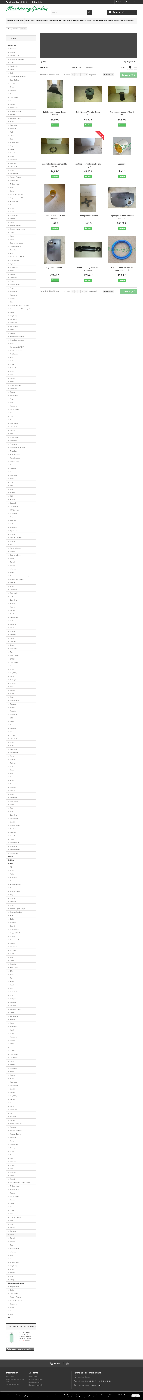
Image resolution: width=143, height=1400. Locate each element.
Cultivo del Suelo (15, 111)
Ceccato (13, 642)
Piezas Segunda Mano (103, 21)
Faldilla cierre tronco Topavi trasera (54, 113)
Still (11, 73)
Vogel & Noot (14, 142)
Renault (12, 836)
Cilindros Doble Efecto (17, 257)
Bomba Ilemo (14, 929)
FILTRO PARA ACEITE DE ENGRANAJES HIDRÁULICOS (25, 1335)
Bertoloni (13, 922)
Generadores (14, 326)
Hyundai (12, 264)
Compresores (14, 260)
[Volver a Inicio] (8, 29)
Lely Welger (14, 173)
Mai (11, 545)
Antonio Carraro (15, 784)
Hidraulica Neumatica (17, 340)
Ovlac (12, 135)
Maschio (13, 711)
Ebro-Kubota (14, 801)
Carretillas (13, 250)
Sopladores (13, 513)
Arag (11, 895)
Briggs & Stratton (15, 385)
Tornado (12, 562)
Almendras (13, 444)
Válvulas (13, 520)
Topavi (12, 558)
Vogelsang (13, 316)
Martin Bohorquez (16, 548)
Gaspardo (13, 468)
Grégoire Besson (15, 1009)
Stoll (11, 434)
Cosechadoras (65, 21)
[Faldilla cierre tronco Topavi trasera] (55, 94)
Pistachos (13, 451)
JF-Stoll (12, 659)
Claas (12, 87)
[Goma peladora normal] (88, 198)
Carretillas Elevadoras (17, 59)
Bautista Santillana (16, 538)
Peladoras (13, 440)
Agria (12, 780)
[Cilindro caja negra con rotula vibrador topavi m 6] (88, 250)
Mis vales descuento (35, 1379)
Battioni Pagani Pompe (17, 229)
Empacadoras (42, 21)
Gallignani (13, 163)
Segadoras (19, 21)
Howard (12, 707)
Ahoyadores (14, 215)
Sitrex (12, 687)
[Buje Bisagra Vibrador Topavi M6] (88, 94)
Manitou (12, 614)
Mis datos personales (35, 1385)
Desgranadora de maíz (17, 447)
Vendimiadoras (15, 850)
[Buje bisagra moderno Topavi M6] (122, 94)
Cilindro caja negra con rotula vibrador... (88, 268)
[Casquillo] (122, 146)
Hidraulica (13, 1026)
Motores (12, 378)
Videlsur (12, 572)
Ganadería (13, 319)
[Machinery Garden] (26, 9)
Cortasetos (13, 278)
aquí (112, 1397)
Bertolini (12, 361)
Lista (135, 69)
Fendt (12, 804)
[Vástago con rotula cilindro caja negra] (88, 146)
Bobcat (12, 583)
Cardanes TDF (15, 56)
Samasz (13, 766)
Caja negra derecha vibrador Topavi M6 (122, 217)
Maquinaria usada (16, 1300)
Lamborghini (14, 818)
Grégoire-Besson (15, 118)
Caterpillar (13, 589)
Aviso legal (10, 1376)
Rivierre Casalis (15, 184)
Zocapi (12, 191)
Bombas (13, 219)
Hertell (12, 236)
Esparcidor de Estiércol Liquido (20, 309)
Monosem (13, 128)
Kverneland (13, 125)
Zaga (11, 697)
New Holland (14, 108)
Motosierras (14, 395)
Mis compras (32, 1376)
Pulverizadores (15, 454)
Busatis (12, 499)
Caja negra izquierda (54, 267)
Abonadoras (14, 201)
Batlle (12, 149)
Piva (11, 375)
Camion (12, 52)
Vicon (12, 187)
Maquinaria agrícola (82, 21)
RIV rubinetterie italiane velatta (20, 1182)
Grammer (13, 1006)
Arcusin (12, 534)
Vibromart (13, 569)
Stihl (11, 302)
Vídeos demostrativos (124, 21)
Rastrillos (30, 21)
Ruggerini (13, 392)
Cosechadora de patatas (18, 76)
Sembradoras (14, 461)
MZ (11, 867)
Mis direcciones (33, 1382)
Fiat (11, 808)
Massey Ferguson (16, 177)
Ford (11, 811)
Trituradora (13, 846)
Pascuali (13, 832)
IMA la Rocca (14, 655)
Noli (11, 132)
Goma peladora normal (88, 216)
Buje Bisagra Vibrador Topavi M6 (88, 113)
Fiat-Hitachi (14, 593)
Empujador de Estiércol (17, 198)
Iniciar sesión (131, 2)
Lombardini (13, 388)
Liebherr (12, 610)
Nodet (12, 479)
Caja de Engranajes (16, 243)
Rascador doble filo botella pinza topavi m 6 (122, 268)
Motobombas (14, 354)
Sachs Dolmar (14, 409)
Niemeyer (13, 680)
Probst (12, 621)
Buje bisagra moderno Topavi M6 (122, 113)
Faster (12, 343)
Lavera (10, 856)
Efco (11, 402)
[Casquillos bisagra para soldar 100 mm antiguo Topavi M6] (55, 146)
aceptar (135, 1396)
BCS (11, 496)
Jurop (12, 222)
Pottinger (13, 683)
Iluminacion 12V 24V (17, 347)
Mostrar (74, 67)
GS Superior (14, 506)
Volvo (12, 628)
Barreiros (13, 787)
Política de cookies (12, 1384)
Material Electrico (15, 350)
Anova (12, 253)
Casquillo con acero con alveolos (55, 217)
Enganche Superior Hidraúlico (19, 305)
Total (11, 1245)
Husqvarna (13, 295)
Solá (11, 139)
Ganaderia (13, 323)
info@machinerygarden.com (91, 1385)
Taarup (12, 690)
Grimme (12, 94)
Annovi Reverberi (15, 226)
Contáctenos (120, 2)
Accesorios (13, 291)
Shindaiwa (13, 413)
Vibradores (13, 527)
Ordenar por (44, 67)
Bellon (12, 721)
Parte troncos (14, 437)
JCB (11, 596)
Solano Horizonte (15, 555)
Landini (12, 822)
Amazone (13, 115)
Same (12, 839)
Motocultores (14, 368)
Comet (12, 232)
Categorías (12, 45)
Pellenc (12, 551)
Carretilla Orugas (15, 246)
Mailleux (13, 430)
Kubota (12, 607)
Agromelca (13, 531)
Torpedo (12, 565)
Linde (12, 69)
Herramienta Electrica (17, 336)
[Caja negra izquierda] (55, 250)
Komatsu (13, 603)
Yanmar (12, 631)
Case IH (12, 83)
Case (12, 586)
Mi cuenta (33, 1372)
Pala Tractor (14, 423)
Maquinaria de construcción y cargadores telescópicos (18, 577)
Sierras (12, 493)
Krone (12, 101)
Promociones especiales (22, 1326)
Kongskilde (13, 1068)
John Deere (14, 97)
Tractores (53, 21)
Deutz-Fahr (13, 90)
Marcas (10, 21)
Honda (12, 330)
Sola (11, 482)
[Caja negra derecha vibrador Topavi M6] (122, 198)
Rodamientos (14, 700)
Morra (12, 676)
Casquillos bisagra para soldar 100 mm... (54, 165)
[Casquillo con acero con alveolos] (55, 198)
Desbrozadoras (15, 284)
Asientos (13, 49)
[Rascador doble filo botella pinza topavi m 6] (122, 250)
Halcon (12, 541)
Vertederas (13, 524)
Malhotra (13, 1117)
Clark (12, 63)
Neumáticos (14, 420)
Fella (11, 652)
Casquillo (122, 164)
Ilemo (12, 239)
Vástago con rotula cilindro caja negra (88, 165)
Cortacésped (14, 267)
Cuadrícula (130, 69)
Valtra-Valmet (14, 843)
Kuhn (12, 121)
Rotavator (13, 704)
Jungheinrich (14, 66)
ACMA (12, 638)
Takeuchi (13, 624)
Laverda (12, 104)
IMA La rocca (14, 510)
